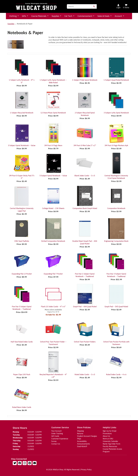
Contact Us (55, 444)
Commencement (85, 16)
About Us (106, 436)
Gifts (24, 16)
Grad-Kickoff (82, 446)
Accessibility (82, 441)
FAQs (79, 439)
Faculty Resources (110, 446)
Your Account (56, 431)
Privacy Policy (86, 469)
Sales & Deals (103, 16)
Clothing (13, 16)
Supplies (56, 16)
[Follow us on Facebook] (20, 463)
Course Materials (39, 16)
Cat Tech (68, 16)
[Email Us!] (35, 463)
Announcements (83, 444)
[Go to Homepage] (36, 6)
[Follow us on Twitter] (15, 463)
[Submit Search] (94, 6)
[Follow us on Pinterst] (30, 463)
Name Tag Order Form (111, 444)
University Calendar (110, 441)
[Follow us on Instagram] (25, 463)
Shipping (80, 431)
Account (118, 16)
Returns (80, 433)
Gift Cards (55, 436)
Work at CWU (108, 439)
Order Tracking (57, 433)
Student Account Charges (87, 436)
